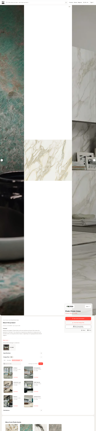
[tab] (4, 360)
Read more (5, 340)
